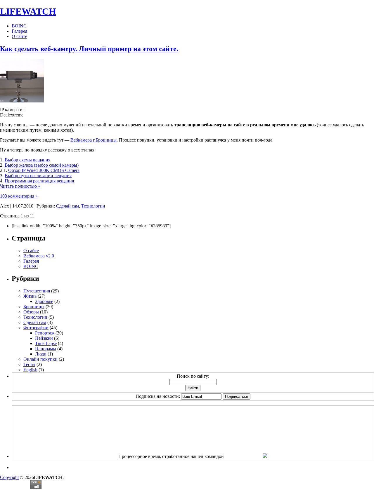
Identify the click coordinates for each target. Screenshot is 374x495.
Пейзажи (44, 338)
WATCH (28, 11)
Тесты (29, 364)
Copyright (9, 477)
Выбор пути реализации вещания (38, 175)
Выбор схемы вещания (27, 159)
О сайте (19, 36)
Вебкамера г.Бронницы (93, 139)
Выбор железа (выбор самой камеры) (41, 165)
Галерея (19, 31)
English (30, 369)
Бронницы (33, 306)
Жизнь (30, 296)
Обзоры (31, 311)
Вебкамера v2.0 (38, 255)
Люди (40, 353)
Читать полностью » (20, 186)
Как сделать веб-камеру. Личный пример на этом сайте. (89, 49)
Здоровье (44, 301)
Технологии (93, 205)
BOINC (19, 25)
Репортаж (44, 332)
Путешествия (36, 290)
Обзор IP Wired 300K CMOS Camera (43, 170)
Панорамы (45, 348)
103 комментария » (19, 196)
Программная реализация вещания (39, 180)
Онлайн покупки (40, 359)
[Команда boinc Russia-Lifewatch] (265, 456)
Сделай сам (67, 205)
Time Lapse (46, 343)
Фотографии (36, 327)
